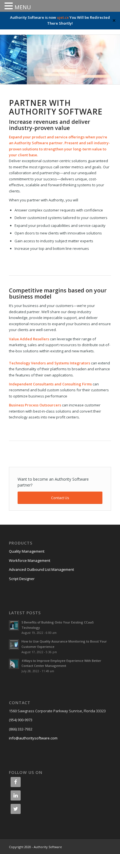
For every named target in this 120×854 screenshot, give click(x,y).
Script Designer (22, 578)
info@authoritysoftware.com (33, 738)
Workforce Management (29, 560)
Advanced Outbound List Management (41, 569)
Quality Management (26, 551)
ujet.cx (63, 17)
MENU (23, 7)
